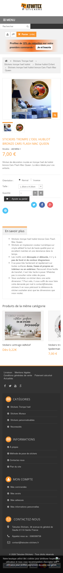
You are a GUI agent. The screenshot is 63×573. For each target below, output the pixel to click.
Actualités (8, 378)
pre (6, 330)
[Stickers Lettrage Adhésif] (22, 326)
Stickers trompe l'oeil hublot (17, 64)
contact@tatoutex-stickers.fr (25, 542)
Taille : (5, 186)
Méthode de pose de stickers (23, 453)
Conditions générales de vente (18, 375)
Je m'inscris (44, 47)
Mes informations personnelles (24, 506)
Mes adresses (17, 500)
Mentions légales (23, 372)
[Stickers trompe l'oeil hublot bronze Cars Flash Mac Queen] (7, 127)
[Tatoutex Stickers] (31, 8)
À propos (14, 447)
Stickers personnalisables (22, 420)
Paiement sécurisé (43, 375)
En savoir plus (14, 231)
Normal (25, 180)
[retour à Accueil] (6, 61)
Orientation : (8, 180)
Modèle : (6, 148)
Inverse (36, 180)
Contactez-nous (17, 460)
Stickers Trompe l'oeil (23, 60)
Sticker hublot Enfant (45, 64)
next (56, 330)
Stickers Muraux (18, 413)
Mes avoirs (15, 493)
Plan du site (15, 466)
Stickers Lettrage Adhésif (16, 344)
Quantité (6, 192)
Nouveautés (16, 426)
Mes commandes (18, 486)
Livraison (8, 372)
